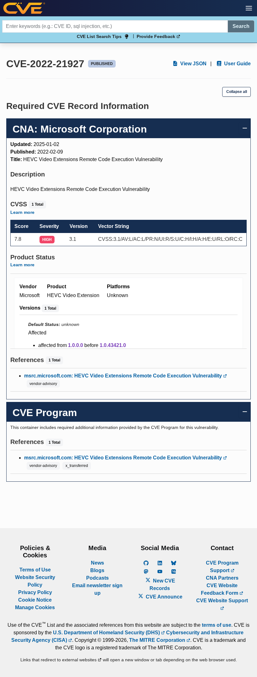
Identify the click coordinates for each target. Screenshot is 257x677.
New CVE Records (162, 584)
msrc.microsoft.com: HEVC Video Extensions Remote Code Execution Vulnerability (123, 375)
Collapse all (236, 91)
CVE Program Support (222, 566)
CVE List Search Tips (99, 36)
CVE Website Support (222, 600)
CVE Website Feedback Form (220, 589)
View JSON (193, 63)
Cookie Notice (35, 600)
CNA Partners (222, 578)
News (97, 563)
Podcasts (97, 578)
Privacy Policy (35, 592)
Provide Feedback (156, 36)
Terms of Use (35, 569)
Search (241, 26)
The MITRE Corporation (157, 640)
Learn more (22, 212)
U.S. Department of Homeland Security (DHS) (107, 632)
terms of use (216, 625)
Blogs (97, 570)
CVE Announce (163, 596)
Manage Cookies (35, 607)
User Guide (237, 63)
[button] (249, 8)
